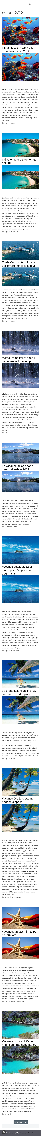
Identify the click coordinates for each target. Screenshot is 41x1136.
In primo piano (9, 123)
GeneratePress (32, 1133)
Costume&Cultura (10, 527)
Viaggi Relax (20, 1001)
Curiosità (7, 897)
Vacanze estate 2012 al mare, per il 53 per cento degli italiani (17, 570)
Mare (17, 651)
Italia (17, 232)
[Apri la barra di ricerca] (30, 4)
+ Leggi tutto (20, 1122)
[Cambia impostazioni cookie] (4, 1132)
